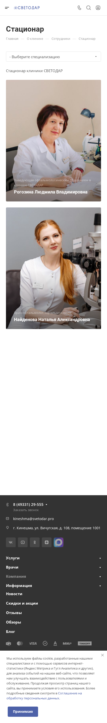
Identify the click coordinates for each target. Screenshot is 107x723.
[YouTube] (23, 542)
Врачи (12, 567)
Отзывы (14, 612)
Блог (10, 631)
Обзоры (13, 622)
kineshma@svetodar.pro (33, 518)
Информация (19, 585)
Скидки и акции (22, 603)
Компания (16, 576)
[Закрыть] (102, 655)
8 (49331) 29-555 (28, 504)
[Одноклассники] (35, 542)
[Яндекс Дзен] (47, 542)
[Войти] (98, 7)
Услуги (13, 557)
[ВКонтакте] (11, 542)
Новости (14, 593)
